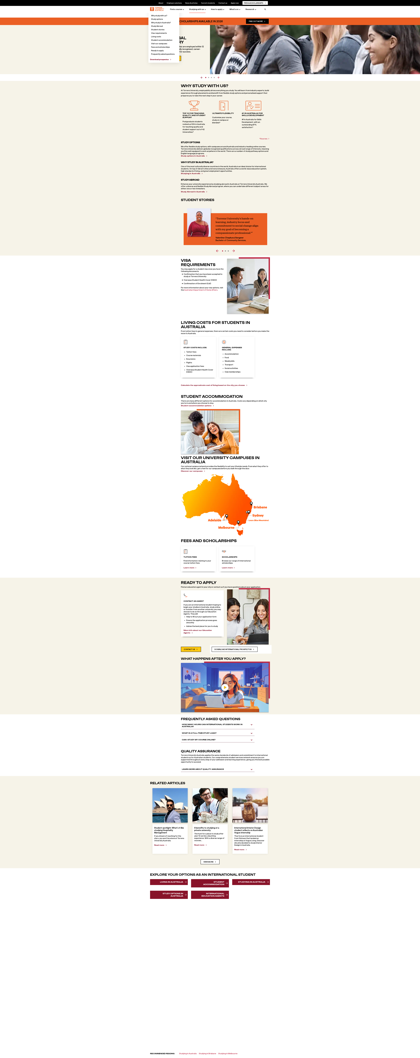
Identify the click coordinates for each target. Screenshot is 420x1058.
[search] (265, 9)
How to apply (216, 9)
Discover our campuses (192, 471)
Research (250, 9)
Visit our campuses (159, 43)
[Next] (232, 251)
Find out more (256, 21)
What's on (234, 9)
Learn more (189, 568)
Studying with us (196, 9)
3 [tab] (211, 77)
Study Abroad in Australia (193, 192)
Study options (157, 19)
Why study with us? (159, 16)
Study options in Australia (193, 156)
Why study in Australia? (161, 23)
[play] (225, 687)
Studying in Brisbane (207, 1053)
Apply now (235, 3)
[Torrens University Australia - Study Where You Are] (157, 9)
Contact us (222, 3)
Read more (159, 845)
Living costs (156, 36)
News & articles (191, 3)
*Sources (263, 139)
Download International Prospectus (233, 649)
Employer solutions (174, 3)
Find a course (176, 9)
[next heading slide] (218, 77)
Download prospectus (159, 60)
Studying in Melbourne (227, 1053)
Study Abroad (157, 26)
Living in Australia (171, 882)
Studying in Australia (190, 173)
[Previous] (218, 251)
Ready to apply (157, 50)
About (160, 3)
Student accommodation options (196, 406)
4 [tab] (214, 77)
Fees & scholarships (253, 3)
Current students (208, 3)
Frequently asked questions (163, 54)
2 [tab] (208, 77)
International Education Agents (212, 894)
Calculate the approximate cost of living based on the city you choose (213, 385)
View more (208, 862)
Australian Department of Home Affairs (200, 290)
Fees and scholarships (160, 47)
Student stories (157, 30)
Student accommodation (161, 40)
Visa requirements (159, 33)
